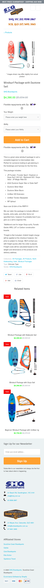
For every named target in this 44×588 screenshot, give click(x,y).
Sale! (15, 261)
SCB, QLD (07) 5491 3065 (22, 24)
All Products (27, 259)
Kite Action (7, 555)
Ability (6, 124)
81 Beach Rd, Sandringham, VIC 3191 (21, 492)
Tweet (9, 274)
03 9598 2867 (12, 500)
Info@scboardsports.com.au (18, 526)
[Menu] (32, 8)
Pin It (30, 274)
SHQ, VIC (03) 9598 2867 (22, 19)
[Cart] (38, 8)
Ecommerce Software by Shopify (15, 576)
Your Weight (8, 112)
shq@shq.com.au (14, 496)
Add (9, 280)
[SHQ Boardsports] (13, 10)
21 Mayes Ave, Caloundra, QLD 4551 (21, 523)
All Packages (17, 259)
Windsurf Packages (25, 261)
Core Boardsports (10, 551)
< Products (8, 32)
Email (19, 280)
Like (20, 274)
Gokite (6, 548)
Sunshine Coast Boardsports (14, 544)
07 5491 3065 (11, 529)
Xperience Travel (10, 559)
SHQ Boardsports (10, 91)
